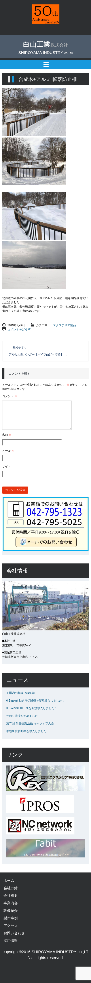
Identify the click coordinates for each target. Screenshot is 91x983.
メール (8, 450)
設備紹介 (11, 910)
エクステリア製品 (64, 325)
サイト (6, 466)
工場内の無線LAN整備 (20, 693)
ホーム (9, 880)
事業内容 (11, 903)
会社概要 (11, 895)
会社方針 (11, 888)
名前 (7, 434)
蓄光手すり (18, 347)
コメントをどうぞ (19, 329)
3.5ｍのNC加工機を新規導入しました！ (31, 708)
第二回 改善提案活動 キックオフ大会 (30, 723)
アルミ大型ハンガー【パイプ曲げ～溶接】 (38, 354)
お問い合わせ (14, 933)
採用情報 (11, 941)
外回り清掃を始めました (22, 716)
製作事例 (11, 918)
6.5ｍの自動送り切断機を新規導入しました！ (35, 700)
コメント (9, 396)
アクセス (11, 926)
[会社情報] (45, 629)
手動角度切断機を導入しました (26, 731)
